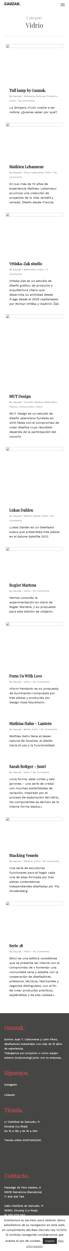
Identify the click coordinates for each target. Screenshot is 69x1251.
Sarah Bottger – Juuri (27, 766)
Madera (38, 402)
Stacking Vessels (23, 855)
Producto (52, 96)
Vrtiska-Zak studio (25, 263)
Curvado (28, 402)
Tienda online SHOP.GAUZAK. (23, 1140)
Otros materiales (34, 172)
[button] (63, 4)
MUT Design (20, 396)
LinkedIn (9, 1094)
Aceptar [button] (50, 1241)
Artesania (29, 96)
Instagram (10, 1084)
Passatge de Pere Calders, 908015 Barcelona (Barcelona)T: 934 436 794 (23, 1192)
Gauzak (17, 96)
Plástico (14, 406)
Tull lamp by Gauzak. (27, 90)
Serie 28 (16, 945)
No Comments (27, 100)
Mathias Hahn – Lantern (30, 723)
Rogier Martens (22, 585)
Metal (37, 516)
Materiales (30, 269)
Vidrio (12, 100)
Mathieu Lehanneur (26, 166)
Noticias (40, 96)
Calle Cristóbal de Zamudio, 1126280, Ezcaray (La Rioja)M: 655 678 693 (23, 1210)
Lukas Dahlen (21, 510)
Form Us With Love (25, 675)
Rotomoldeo (27, 406)
